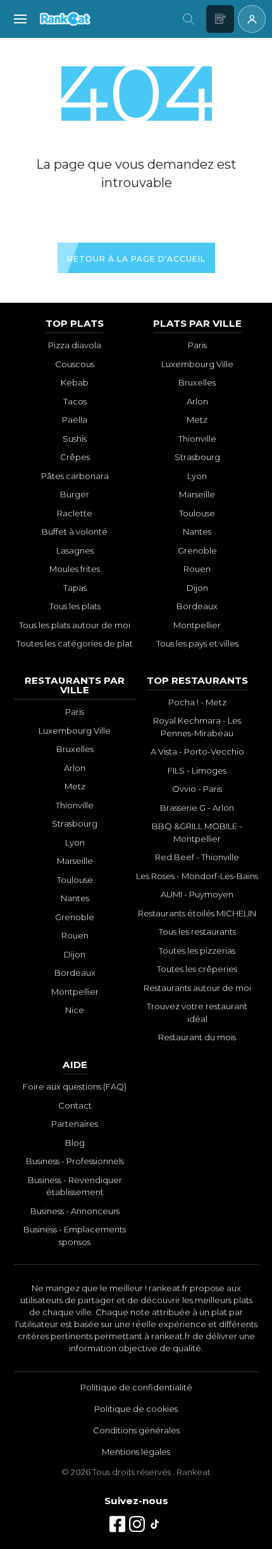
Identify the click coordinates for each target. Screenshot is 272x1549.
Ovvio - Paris (197, 789)
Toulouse (197, 513)
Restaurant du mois (197, 1037)
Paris (197, 345)
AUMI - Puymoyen (197, 894)
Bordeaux (197, 606)
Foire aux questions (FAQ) (75, 1086)
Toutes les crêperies (197, 969)
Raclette (74, 513)
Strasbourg (197, 457)
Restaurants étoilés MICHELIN (197, 913)
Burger (74, 494)
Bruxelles (197, 382)
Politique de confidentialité (136, 1387)
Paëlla (74, 420)
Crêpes (75, 457)
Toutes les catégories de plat (74, 643)
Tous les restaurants (197, 931)
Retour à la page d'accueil (136, 259)
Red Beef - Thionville (197, 857)
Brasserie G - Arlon (197, 808)
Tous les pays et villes (197, 643)
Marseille (197, 494)
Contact (75, 1105)
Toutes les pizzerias (197, 950)
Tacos (75, 401)
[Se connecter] (252, 19)
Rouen (197, 569)
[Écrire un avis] (220, 19)
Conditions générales (136, 1430)
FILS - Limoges (197, 770)
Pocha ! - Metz (197, 702)
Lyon (197, 476)
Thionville (197, 439)
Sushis (75, 439)
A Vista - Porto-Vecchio (197, 751)
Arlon (197, 401)
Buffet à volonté (75, 531)
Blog (75, 1143)
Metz (197, 420)
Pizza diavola (74, 345)
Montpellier (197, 625)
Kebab (75, 382)
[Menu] (20, 19)
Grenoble (197, 550)
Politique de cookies (136, 1409)
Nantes (197, 531)
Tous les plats (75, 606)
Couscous (74, 364)
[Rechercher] (188, 19)
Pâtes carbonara (75, 476)
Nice (74, 1010)
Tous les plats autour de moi (74, 625)
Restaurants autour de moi (197, 988)
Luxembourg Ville (197, 364)
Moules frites (74, 569)
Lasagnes (75, 550)
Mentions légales (136, 1452)
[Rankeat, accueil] (104, 19)
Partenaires (74, 1124)
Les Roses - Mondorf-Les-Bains (197, 876)
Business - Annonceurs (75, 1211)
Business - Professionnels (75, 1161)
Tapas (75, 588)
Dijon (197, 588)
